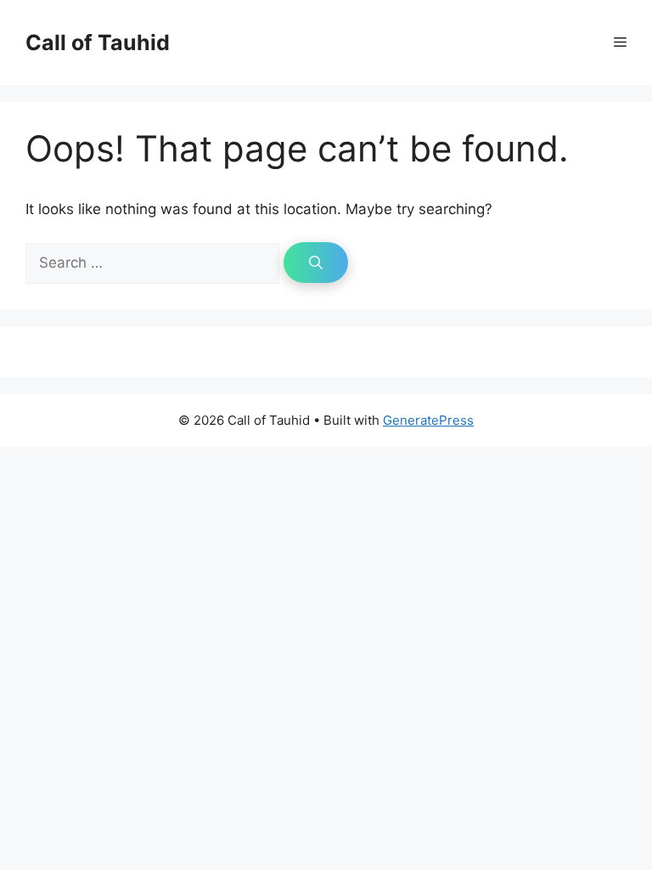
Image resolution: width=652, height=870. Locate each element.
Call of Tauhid (97, 42)
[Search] (316, 262)
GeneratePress (428, 420)
